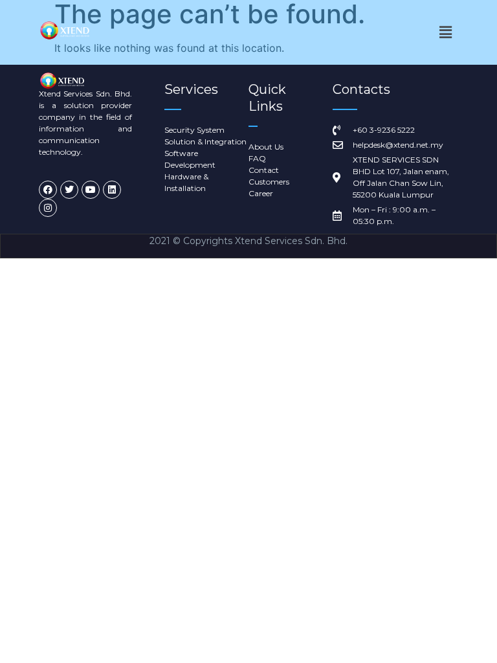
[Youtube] (91, 190)
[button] (445, 32)
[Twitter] (69, 190)
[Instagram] (48, 208)
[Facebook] (48, 190)
